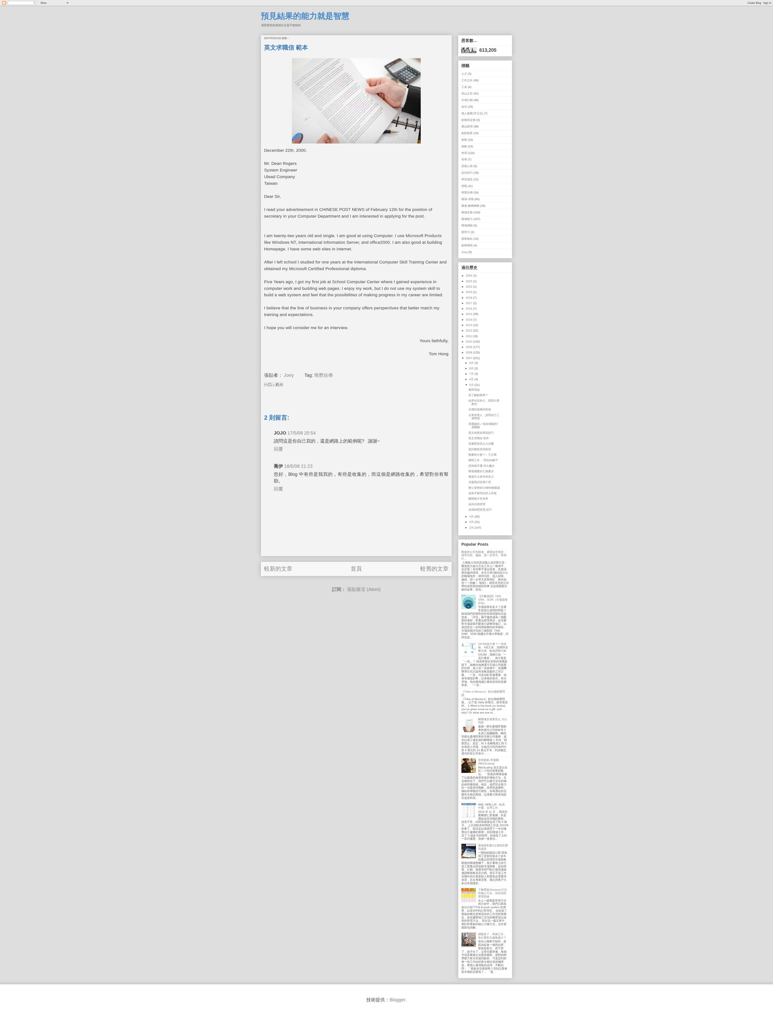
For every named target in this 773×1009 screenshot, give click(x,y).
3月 (471, 522)
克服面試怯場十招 (479, 482)
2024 (469, 275)
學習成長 (467, 179)
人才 (464, 73)
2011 (469, 336)
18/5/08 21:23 (298, 466)
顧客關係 (467, 245)
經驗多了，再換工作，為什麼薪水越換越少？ (492, 936)
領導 (464, 159)
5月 (471, 384)
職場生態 (467, 212)
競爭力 (465, 232)
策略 (464, 146)
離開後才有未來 (478, 498)
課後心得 (467, 166)
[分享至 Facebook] (277, 384)
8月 (471, 368)
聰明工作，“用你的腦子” (483, 460)
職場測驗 (467, 225)
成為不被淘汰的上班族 (482, 493)
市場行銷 (467, 100)
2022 (469, 286)
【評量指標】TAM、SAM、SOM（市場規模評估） (492, 600)
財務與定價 (468, 120)
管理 (464, 153)
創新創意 (467, 133)
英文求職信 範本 (478, 438)
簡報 (464, 186)
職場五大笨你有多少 (481, 476)
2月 (471, 527)
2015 (469, 314)
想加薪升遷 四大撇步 (481, 465)
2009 (469, 347)
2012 (469, 330)
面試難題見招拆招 (479, 449)
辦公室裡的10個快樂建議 (484, 487)
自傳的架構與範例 (479, 409)
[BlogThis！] (270, 384)
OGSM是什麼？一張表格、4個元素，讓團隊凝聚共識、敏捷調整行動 (493, 647)
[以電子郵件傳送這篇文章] (266, 384)
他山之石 (467, 93)
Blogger (397, 999)
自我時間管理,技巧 (480, 509)
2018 (469, 297)
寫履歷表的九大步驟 (481, 443)
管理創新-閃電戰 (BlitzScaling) (488, 761)
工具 (464, 87)
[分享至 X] (274, 384)
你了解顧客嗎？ (478, 395)
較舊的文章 (434, 569)
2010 (469, 341)
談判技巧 (467, 172)
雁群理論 (474, 389)
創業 (464, 139)
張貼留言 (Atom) (364, 589)
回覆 (278, 449)
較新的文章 (278, 569)
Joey (464, 252)
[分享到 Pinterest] (281, 384)
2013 (469, 325)
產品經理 (467, 126)
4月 (471, 516)
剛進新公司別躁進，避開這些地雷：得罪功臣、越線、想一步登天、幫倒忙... (483, 555)
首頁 (356, 569)
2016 (469, 308)
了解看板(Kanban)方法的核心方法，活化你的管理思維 (492, 893)
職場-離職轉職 (470, 205)
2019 (469, 292)
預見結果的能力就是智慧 (305, 15)
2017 (469, 303)
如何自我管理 (476, 504)
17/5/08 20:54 (301, 433)
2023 (469, 281)
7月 (471, 373)
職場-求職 (467, 199)
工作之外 (467, 80)
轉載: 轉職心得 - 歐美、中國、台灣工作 (493, 806)
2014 (469, 319)
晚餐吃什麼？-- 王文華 (482, 454)
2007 (469, 358)
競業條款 (467, 238)
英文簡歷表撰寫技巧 (481, 432)
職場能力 (467, 219)
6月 (471, 379)
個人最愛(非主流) (472, 113)
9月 (471, 363)
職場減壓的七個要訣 (481, 471)
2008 (469, 352)
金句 (464, 106)
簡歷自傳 (323, 375)
